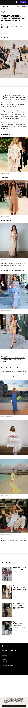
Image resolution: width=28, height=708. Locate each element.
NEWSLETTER (5, 655)
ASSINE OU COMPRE (23, 2)
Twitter (6, 650)
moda (3, 12)
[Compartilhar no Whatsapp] (7, 37)
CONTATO (4, 659)
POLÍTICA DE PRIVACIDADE (7, 665)
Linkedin (15, 650)
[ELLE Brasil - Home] (14, 3)
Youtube (12, 650)
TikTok (18, 650)
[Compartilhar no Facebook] (1, 37)
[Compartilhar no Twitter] (4, 37)
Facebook (9, 650)
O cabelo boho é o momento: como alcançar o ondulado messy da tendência (13, 359)
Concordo (14, 705)
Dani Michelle (21, 270)
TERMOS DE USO (5, 667)
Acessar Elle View (21, 6)
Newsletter (5, 6)
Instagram (3, 650)
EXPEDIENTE (4, 661)
